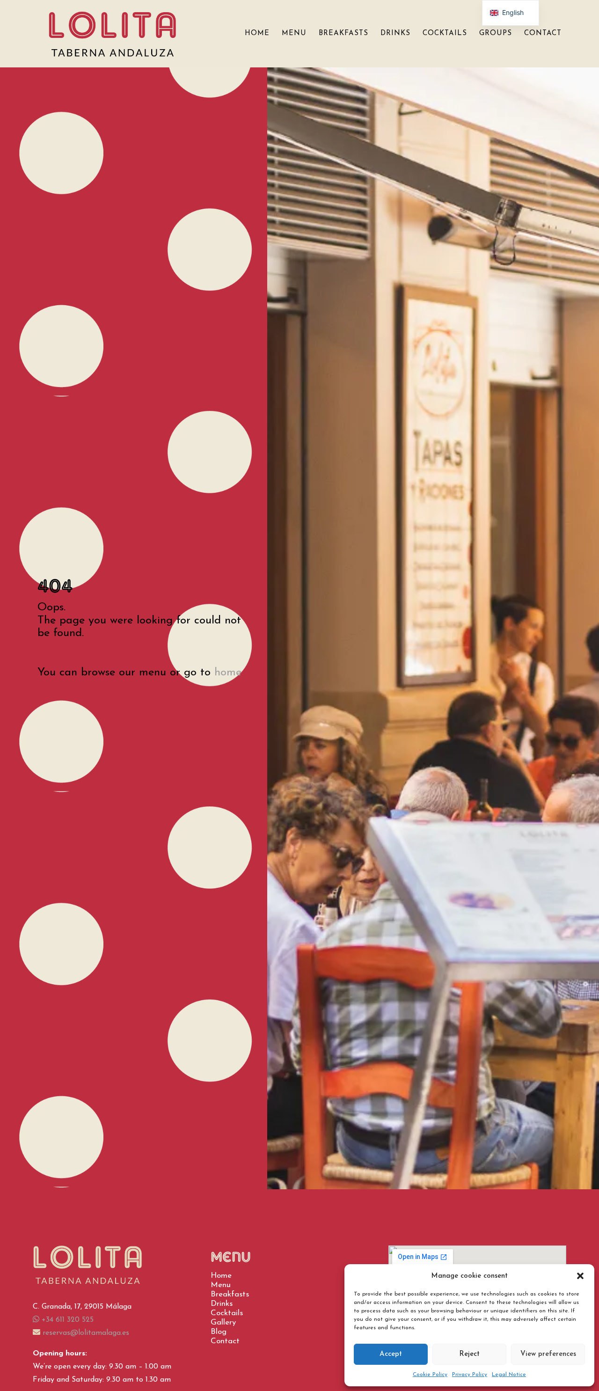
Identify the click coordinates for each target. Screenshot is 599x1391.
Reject (469, 1354)
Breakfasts (343, 33)
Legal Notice (509, 1374)
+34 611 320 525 (66, 1320)
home (227, 672)
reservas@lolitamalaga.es (84, 1333)
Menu (294, 33)
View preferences (548, 1354)
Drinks (395, 33)
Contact (543, 33)
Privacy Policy (469, 1374)
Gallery (223, 1322)
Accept (391, 1354)
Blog (218, 1332)
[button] (580, 1276)
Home (257, 33)
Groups (495, 33)
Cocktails (445, 33)
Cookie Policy (430, 1374)
